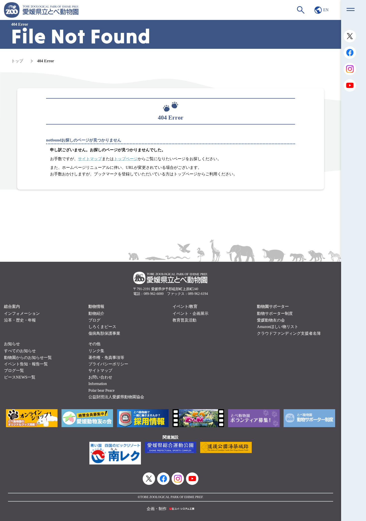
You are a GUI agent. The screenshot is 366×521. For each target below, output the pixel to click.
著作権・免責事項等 (106, 357)
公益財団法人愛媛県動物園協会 (116, 397)
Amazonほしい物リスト (277, 327)
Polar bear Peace (101, 390)
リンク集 (96, 351)
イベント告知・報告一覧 (26, 364)
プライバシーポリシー (108, 364)
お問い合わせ (100, 377)
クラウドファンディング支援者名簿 (289, 333)
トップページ (126, 159)
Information (97, 384)
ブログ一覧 (14, 370)
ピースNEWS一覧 (19, 377)
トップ (17, 61)
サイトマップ (90, 159)
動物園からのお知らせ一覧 (28, 357)
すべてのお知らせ (20, 351)
